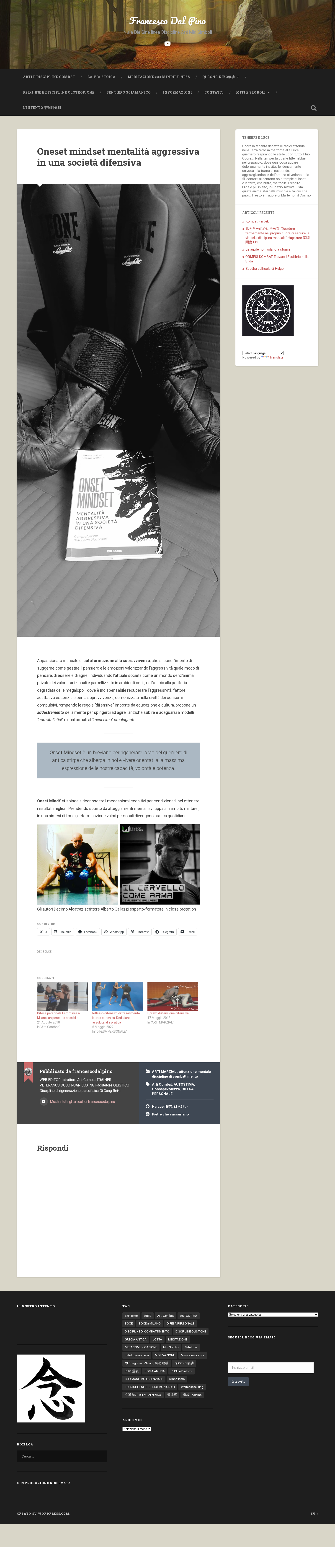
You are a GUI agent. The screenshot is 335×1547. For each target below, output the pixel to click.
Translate (276, 357)
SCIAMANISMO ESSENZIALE (144, 1379)
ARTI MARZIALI (164, 1072)
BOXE (129, 1323)
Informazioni (177, 92)
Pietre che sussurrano (170, 1114)
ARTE (147, 1315)
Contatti (214, 92)
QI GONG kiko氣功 (218, 77)
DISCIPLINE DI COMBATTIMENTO (147, 1331)
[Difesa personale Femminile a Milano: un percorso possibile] (62, 996)
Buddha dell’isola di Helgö (264, 269)
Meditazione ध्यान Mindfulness (159, 77)
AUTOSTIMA (184, 1084)
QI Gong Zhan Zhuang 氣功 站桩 (146, 1363)
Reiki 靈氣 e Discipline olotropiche (58, 92)
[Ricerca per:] (62, 1456)
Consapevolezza (166, 1089)
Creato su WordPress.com (43, 1513)
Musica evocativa (192, 1355)
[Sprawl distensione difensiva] (172, 996)
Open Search (313, 108)
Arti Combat (162, 1084)
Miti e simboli (251, 92)
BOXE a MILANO (150, 1323)
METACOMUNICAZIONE (141, 1347)
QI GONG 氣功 (184, 1363)
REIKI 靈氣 (132, 1371)
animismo (131, 1315)
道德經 (172, 1395)
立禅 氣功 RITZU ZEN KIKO (143, 1395)
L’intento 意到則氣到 (42, 108)
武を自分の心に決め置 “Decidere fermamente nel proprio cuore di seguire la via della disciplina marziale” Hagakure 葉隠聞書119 (277, 235)
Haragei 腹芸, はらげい (170, 1107)
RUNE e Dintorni (181, 1371)
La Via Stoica (102, 77)
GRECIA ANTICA (136, 1339)
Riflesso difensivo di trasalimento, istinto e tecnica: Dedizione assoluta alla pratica (116, 1017)
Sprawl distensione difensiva (168, 1013)
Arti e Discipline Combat (49, 77)
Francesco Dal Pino (167, 20)
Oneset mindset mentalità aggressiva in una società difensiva (118, 156)
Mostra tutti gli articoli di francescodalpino (82, 1101)
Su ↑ (314, 1513)
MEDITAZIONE (177, 1339)
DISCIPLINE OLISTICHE (190, 1331)
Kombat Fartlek (257, 221)
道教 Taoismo (192, 1395)
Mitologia (191, 1347)
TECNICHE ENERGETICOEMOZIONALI (150, 1387)
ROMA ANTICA (155, 1371)
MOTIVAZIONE (165, 1355)
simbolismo (177, 1379)
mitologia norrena (137, 1355)
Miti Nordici (171, 1347)
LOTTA (157, 1339)
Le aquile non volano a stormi (267, 249)
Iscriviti (238, 1381)
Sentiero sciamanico (129, 92)
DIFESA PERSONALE (180, 1323)
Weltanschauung (192, 1387)
